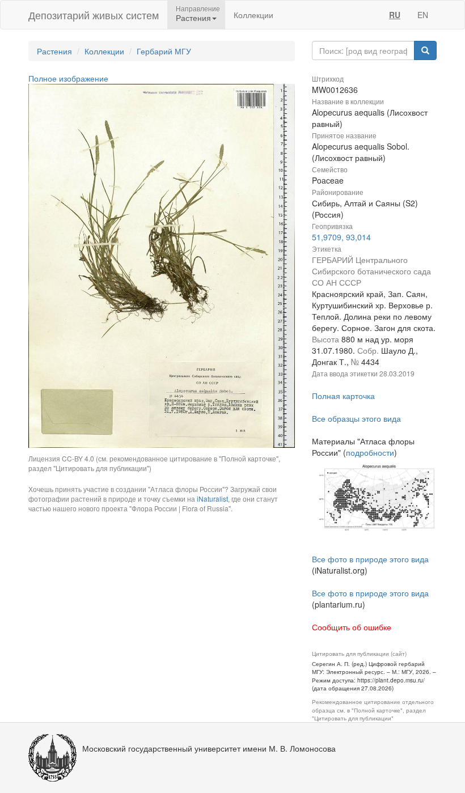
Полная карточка (343, 395)
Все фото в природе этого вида (370, 559)
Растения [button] (193, 17)
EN (422, 14)
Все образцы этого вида (356, 418)
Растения (54, 51)
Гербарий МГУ (164, 51)
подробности (370, 452)
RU (394, 14)
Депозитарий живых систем (93, 14)
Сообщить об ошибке (351, 627)
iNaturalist (212, 498)
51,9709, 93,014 (341, 237)
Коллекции (253, 14)
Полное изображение (68, 78)
